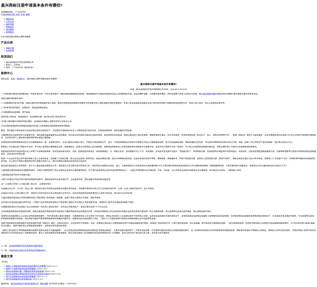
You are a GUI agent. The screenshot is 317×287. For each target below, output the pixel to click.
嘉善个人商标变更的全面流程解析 (21, 269)
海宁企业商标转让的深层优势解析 (21, 276)
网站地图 (44, 284)
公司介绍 (10, 22)
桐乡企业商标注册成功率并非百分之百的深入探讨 (28, 274)
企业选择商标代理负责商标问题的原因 (26, 246)
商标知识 (10, 27)
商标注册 (10, 48)
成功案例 (10, 29)
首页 (13, 79)
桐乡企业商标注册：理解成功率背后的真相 (25, 271)
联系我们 (10, 32)
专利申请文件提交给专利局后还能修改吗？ (28, 250)
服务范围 (10, 24)
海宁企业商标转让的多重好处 (19, 279)
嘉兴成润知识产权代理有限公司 (25, 284)
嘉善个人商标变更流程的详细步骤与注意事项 (26, 266)
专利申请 (10, 51)
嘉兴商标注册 (209, 94)
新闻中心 (21, 79)
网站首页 (10, 19)
